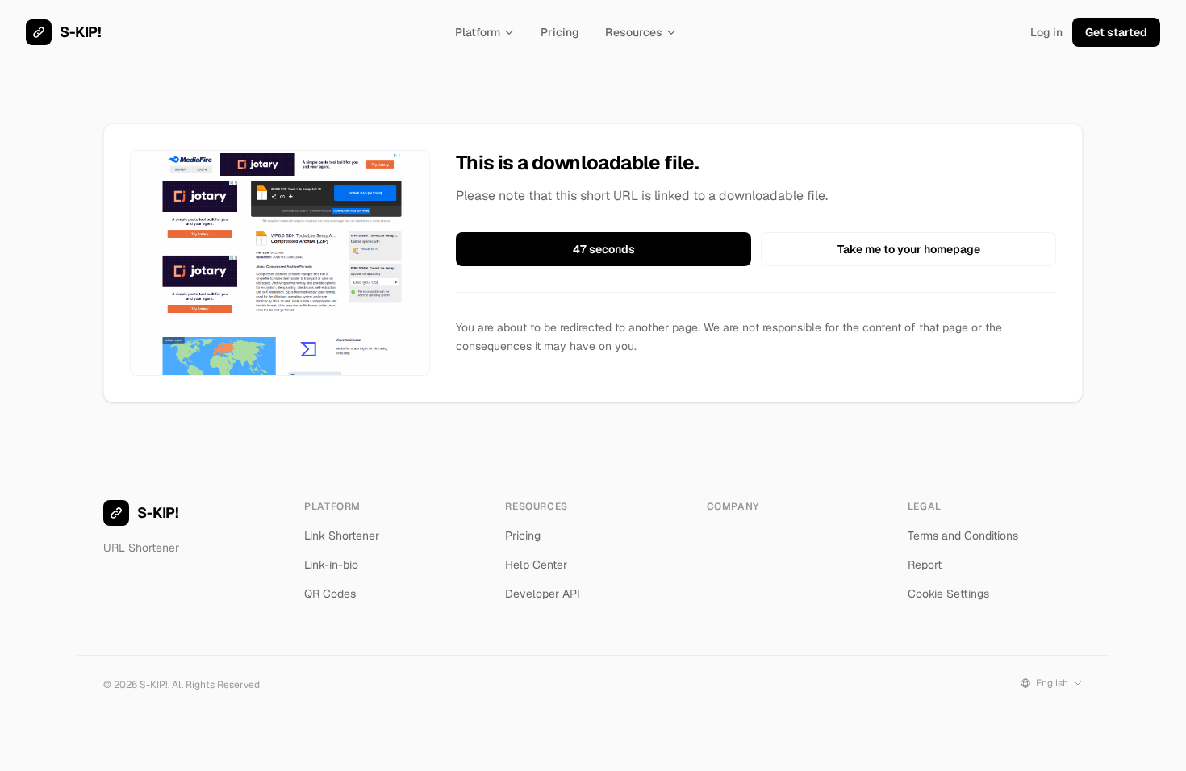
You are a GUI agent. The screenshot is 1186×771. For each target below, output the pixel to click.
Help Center (536, 564)
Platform (477, 32)
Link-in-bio (331, 564)
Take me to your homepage (908, 249)
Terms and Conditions (963, 535)
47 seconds (604, 249)
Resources (633, 32)
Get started (1116, 32)
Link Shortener (341, 535)
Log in (1046, 32)
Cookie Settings (948, 593)
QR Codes (330, 593)
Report (925, 564)
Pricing (560, 32)
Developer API (542, 593)
